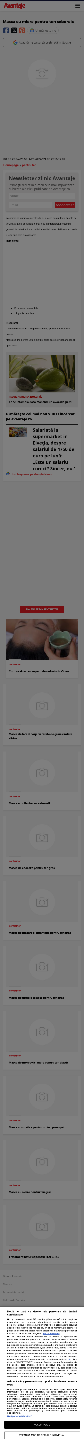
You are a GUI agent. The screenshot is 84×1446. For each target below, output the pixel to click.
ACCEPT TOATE (42, 1425)
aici (69, 1359)
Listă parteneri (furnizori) (19, 1416)
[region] (42, 1376)
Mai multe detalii (51, 1333)
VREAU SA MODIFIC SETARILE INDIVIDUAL (42, 1435)
